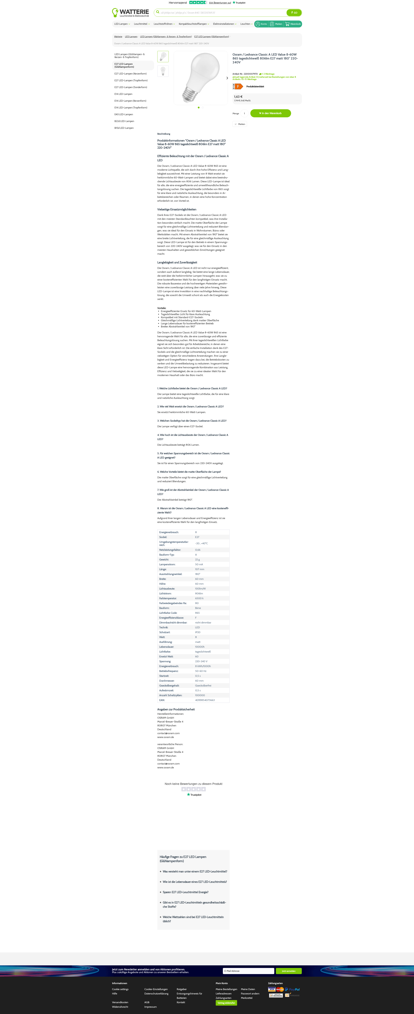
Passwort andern (250, 993)
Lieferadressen (224, 993)
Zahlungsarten (223, 997)
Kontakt (181, 1002)
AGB (146, 1002)
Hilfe (114, 993)
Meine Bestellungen (226, 989)
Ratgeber (182, 989)
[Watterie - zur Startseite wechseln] (130, 12)
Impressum (150, 1006)
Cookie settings (120, 989)
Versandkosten (120, 1002)
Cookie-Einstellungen (156, 989)
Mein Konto (222, 983)
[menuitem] (133, 12)
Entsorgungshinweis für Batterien (189, 995)
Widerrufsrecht (120, 1006)
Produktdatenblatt (255, 86)
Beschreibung (163, 133)
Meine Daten (248, 989)
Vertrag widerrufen (226, 1002)
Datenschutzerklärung (156, 993)
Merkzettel (246, 997)
